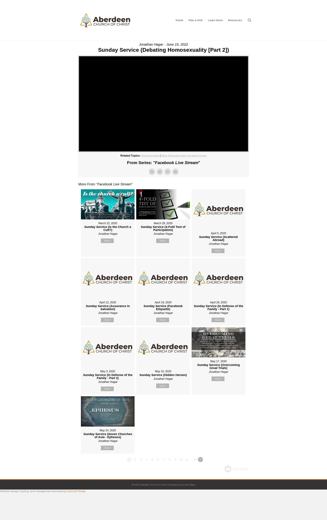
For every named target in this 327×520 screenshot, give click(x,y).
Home (179, 20)
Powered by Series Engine (236, 469)
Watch (107, 240)
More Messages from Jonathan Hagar (184, 155)
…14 (194, 459)
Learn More (215, 20)
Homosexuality (150, 155)
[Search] (246, 20)
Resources (235, 20)
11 (187, 459)
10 (181, 459)
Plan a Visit (196, 20)
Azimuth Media (187, 484)
